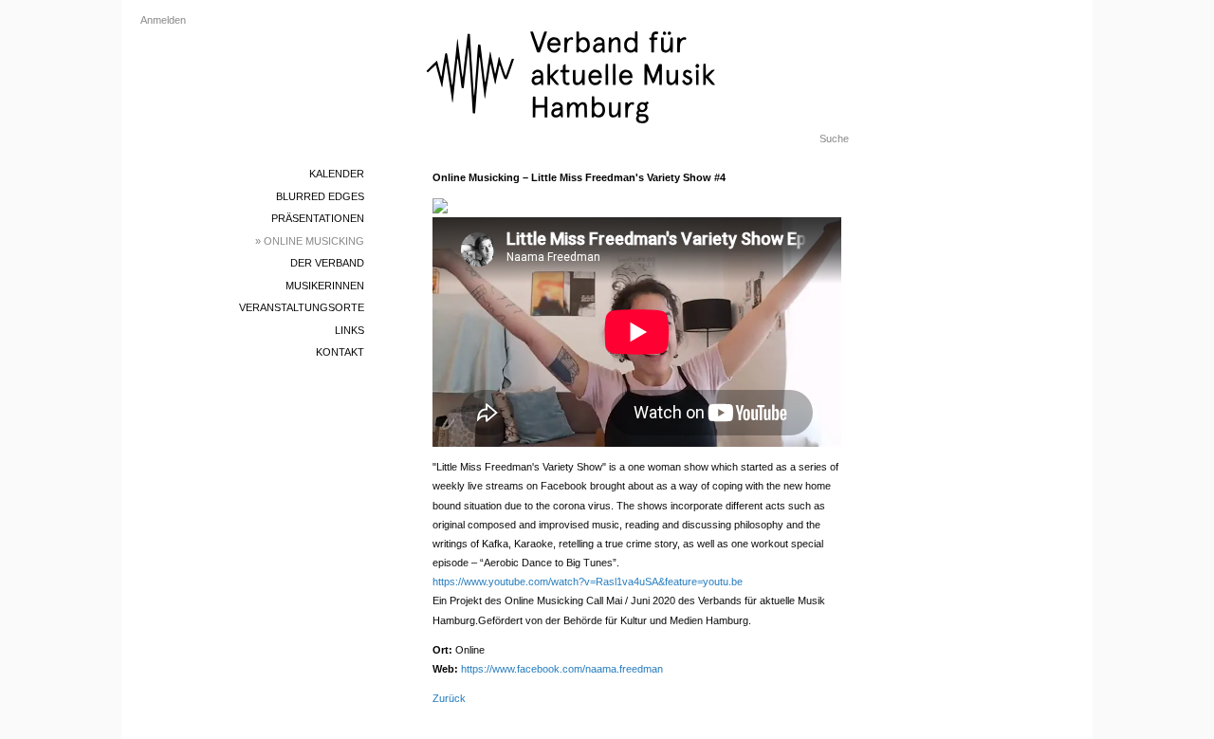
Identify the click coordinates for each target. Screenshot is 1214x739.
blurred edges (320, 196)
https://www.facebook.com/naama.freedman (562, 668)
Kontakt (340, 352)
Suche (834, 138)
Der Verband (327, 262)
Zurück (449, 698)
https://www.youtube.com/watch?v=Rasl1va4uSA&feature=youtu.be (587, 581)
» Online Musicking (309, 241)
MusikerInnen (324, 285)
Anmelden (163, 20)
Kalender (336, 173)
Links (349, 330)
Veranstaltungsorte (301, 307)
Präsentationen (317, 218)
